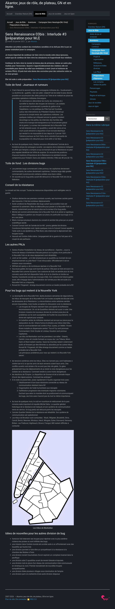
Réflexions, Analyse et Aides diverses (99, 65)
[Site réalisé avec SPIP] (105, 598)
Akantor (34, 41)
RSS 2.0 (32, 599)
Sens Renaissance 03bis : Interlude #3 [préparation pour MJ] (96, 163)
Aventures (32, 22)
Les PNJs (97, 72)
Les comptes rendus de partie (99, 83)
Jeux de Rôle (40, 14)
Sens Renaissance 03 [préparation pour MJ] (50, 79)
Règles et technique (97, 95)
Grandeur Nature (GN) (23, 14)
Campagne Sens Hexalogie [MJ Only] (53, 22)
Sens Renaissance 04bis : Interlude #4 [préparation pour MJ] (98, 147)
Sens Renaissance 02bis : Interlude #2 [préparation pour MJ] (98, 180)
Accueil (9, 14)
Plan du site (10, 599)
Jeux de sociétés (54, 14)
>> (107, 119)
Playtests (93, 92)
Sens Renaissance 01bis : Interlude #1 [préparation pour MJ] (98, 196)
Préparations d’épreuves (19, 25)
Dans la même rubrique (97, 125)
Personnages (95, 88)
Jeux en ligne (69, 14)
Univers (93, 99)
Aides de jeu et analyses (95, 35)
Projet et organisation (98, 58)
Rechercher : (91, 114)
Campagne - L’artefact (96, 45)
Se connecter (21, 599)
